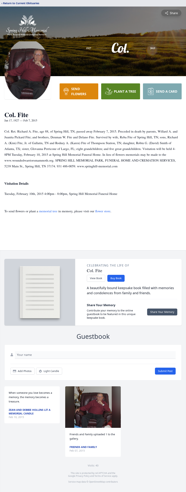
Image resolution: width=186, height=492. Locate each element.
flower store (102, 211)
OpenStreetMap (97, 481)
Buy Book (116, 278)
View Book (96, 278)
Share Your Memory (162, 312)
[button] (93, 407)
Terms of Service (102, 475)
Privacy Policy (83, 475)
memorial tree (48, 211)
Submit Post (165, 371)
